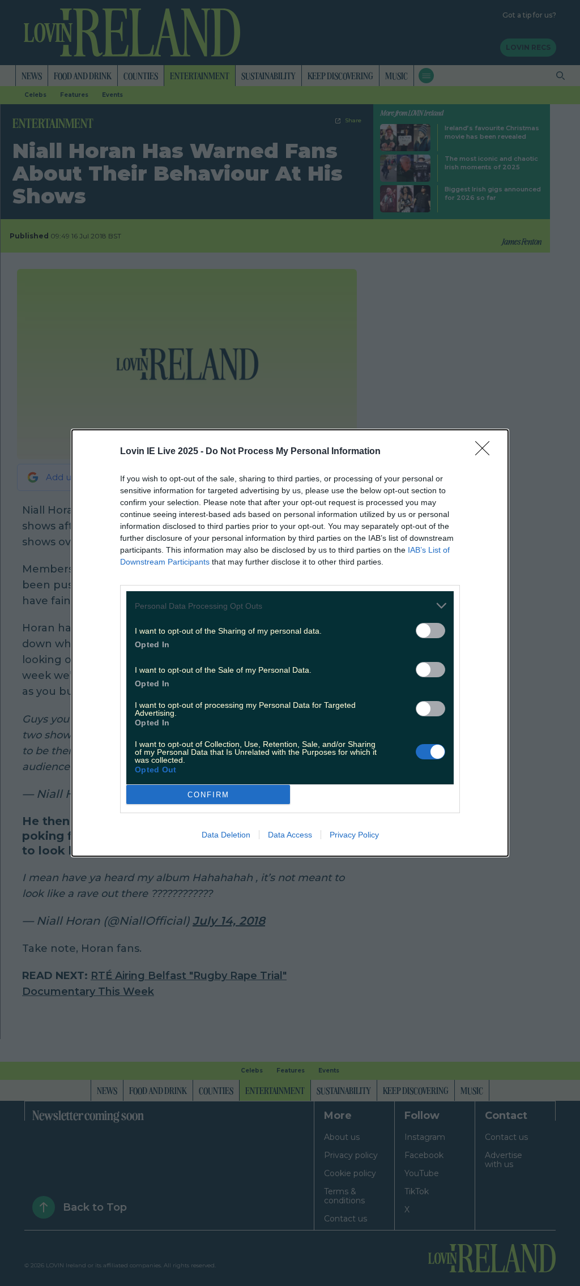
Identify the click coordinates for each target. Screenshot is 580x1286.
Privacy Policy (354, 834)
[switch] (430, 630)
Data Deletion (226, 834)
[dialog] (290, 643)
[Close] (486, 452)
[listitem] (290, 606)
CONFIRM (208, 795)
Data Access (290, 834)
